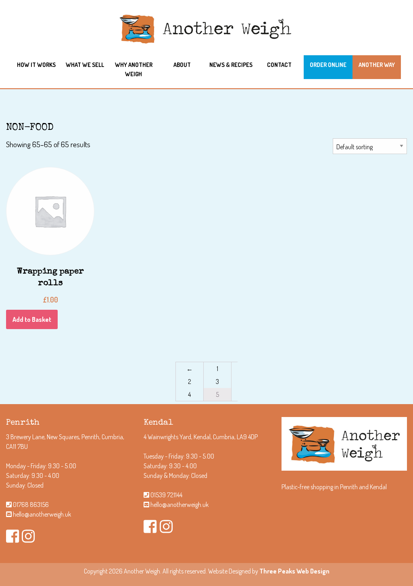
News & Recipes (230, 64)
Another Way (377, 64)
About (182, 64)
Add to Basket (32, 319)
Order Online (328, 64)
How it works (36, 64)
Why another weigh (133, 69)
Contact (279, 64)
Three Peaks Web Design (294, 571)
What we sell (85, 64)
